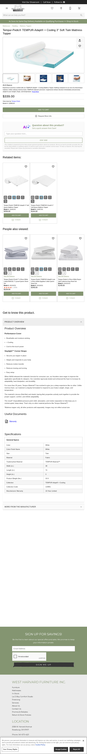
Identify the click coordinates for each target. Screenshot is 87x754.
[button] (7, 8)
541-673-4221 (23, 735)
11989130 (11, 103)
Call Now (47, 2)
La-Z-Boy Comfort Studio (22, 697)
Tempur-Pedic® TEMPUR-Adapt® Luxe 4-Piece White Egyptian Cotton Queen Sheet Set (43, 281)
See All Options (9, 276)
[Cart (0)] (79, 8)
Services (15, 703)
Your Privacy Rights (10, 749)
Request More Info (45, 116)
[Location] (61, 8)
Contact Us (16, 709)
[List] (52, 8)
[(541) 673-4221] (70, 8)
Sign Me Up (43, 664)
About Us (16, 706)
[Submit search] (81, 15)
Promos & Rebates (20, 712)
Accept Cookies (61, 749)
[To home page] (17, 8)
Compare (18, 220)
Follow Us (58, 2)
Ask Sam (43, 140)
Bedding (15, 26)
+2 (9, 273)
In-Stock (15, 694)
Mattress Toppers (25, 26)
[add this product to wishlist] (79, 46)
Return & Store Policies (21, 715)
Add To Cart (43, 110)
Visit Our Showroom (31, 2)
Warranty (13, 421)
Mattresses (6, 26)
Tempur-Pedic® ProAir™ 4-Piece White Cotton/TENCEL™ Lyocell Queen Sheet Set (16, 281)
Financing (16, 700)
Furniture (16, 687)
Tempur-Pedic (16, 101)
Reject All (76, 749)
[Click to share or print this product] (79, 40)
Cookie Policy (40, 745)
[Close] (83, 740)
